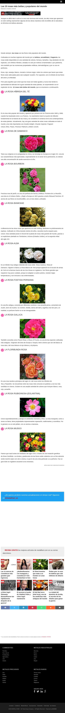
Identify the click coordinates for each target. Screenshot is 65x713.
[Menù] (61, 2)
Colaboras (17, 705)
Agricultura (5, 656)
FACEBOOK (44, 636)
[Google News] (45, 692)
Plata (4, 674)
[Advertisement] (32, 38)
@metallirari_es (11, 498)
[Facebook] (34, 692)
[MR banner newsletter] (20, 13)
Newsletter (40, 705)
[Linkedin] (42, 692)
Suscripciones (32, 705)
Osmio (4, 682)
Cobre (35, 656)
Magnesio (36, 682)
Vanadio (36, 674)
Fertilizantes (6, 655)
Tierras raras (37, 672)
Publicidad (46, 705)
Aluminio (36, 651)
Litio (4, 658)
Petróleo (5, 651)
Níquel (35, 660)
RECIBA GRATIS (11, 550)
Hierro (35, 655)
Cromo (35, 678)
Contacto (11, 705)
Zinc (35, 658)
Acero (35, 653)
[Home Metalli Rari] (8, 2)
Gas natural (6, 653)
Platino (4, 678)
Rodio (4, 680)
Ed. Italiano (53, 705)
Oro (4, 672)
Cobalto (36, 676)
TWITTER (49, 636)
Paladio (5, 676)
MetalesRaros (24, 705)
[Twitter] (38, 692)
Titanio (35, 680)
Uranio (4, 660)
